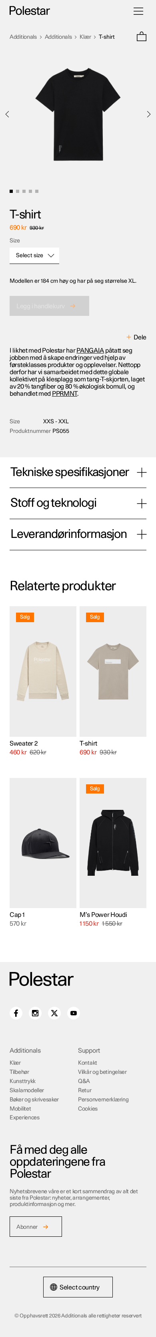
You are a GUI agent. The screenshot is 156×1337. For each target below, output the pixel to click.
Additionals (23, 37)
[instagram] (35, 1013)
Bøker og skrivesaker (34, 1100)
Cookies (88, 1109)
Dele (140, 337)
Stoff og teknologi (53, 503)
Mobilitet (20, 1109)
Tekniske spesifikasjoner (69, 472)
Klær (85, 37)
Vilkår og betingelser (102, 1072)
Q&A (84, 1081)
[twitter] (54, 1013)
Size (15, 241)
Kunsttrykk (23, 1081)
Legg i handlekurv (40, 306)
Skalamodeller (27, 1090)
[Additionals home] (30, 11)
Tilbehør (19, 1072)
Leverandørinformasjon (68, 534)
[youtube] (73, 1013)
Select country (80, 1287)
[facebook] (16, 1013)
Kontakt (87, 1063)
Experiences (25, 1118)
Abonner (27, 1227)
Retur (85, 1090)
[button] (141, 37)
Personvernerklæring (103, 1100)
